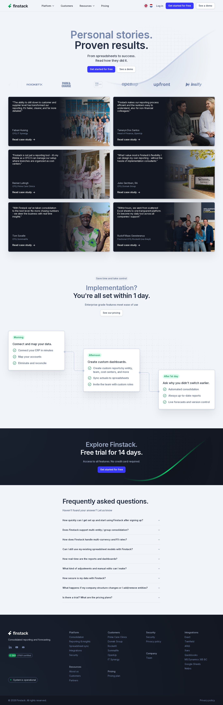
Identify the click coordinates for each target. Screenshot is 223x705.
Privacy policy (207, 700)
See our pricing (111, 312)
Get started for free (179, 5)
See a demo (205, 5)
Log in (159, 5)
